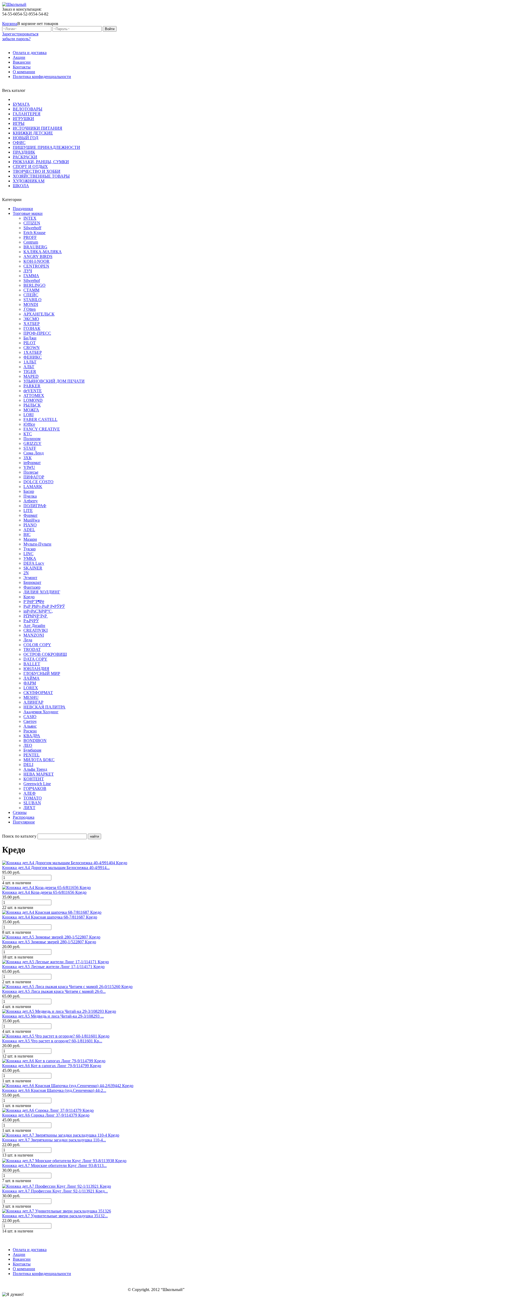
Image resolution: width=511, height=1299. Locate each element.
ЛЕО (27, 745)
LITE (28, 510)
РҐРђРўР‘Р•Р (35, 616)
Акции (19, 57)
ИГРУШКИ (23, 118)
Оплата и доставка (30, 52)
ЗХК (27, 458)
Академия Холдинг (41, 712)
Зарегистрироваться (20, 34)
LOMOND (33, 400)
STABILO (32, 299)
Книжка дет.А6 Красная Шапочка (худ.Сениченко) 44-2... (54, 1090)
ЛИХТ (29, 807)
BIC (27, 534)
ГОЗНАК (31, 328)
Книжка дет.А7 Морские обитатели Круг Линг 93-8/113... (54, 1165)
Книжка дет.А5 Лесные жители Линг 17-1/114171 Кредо (53, 966)
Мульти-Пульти (37, 544)
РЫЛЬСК (32, 405)
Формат (30, 515)
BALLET (31, 664)
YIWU (29, 467)
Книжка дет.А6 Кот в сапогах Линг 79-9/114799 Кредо (51, 1065)
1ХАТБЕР (32, 352)
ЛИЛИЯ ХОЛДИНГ (41, 592)
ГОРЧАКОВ (34, 788)
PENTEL (31, 755)
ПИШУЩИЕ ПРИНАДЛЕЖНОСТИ (46, 147)
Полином (31, 438)
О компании (24, 71)
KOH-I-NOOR (36, 261)
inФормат (32, 462)
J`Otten (29, 309)
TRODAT (32, 649)
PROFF (30, 237)
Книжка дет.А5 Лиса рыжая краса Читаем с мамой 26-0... (54, 991)
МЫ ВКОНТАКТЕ (482, 19)
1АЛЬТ (29, 362)
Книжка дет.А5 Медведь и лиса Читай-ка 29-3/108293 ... (53, 1016)
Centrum (30, 242)
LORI (28, 414)
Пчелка (30, 496)
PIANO (30, 525)
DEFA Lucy (33, 563)
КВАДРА (31, 735)
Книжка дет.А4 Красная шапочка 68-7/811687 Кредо (49, 917)
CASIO (29, 716)
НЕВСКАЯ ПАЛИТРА (44, 707)
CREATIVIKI (35, 630)
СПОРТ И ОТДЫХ (30, 166)
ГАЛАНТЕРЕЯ (26, 114)
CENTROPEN (36, 266)
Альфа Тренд (35, 769)
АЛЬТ (28, 366)
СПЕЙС (30, 295)
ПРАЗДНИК (24, 152)
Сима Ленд (33, 453)
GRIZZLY (32, 443)
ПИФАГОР (33, 477)
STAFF (29, 448)
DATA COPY (35, 659)
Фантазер (31, 587)
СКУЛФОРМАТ (38, 692)
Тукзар (29, 549)
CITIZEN (31, 223)
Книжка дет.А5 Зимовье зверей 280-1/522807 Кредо (49, 942)
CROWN (31, 347)
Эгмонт (30, 577)
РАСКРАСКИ (25, 157)
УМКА (29, 558)
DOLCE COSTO (38, 482)
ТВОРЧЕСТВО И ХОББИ (36, 171)
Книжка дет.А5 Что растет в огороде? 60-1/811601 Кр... (52, 1041)
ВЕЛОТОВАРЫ (27, 109)
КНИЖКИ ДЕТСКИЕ (33, 133)
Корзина (9, 23)
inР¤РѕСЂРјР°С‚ (38, 611)
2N (26, 573)
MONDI (30, 304)
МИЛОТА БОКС (39, 759)
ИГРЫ (18, 123)
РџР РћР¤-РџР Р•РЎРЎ (44, 606)
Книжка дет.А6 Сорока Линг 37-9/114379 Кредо (45, 1115)
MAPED (31, 376)
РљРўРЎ (31, 620)
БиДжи (29, 338)
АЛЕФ (29, 793)
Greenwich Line (37, 783)
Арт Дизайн (34, 625)
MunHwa (31, 520)
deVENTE (32, 390)
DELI (28, 764)
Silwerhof (31, 280)
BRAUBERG (35, 247)
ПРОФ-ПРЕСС (37, 333)
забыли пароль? (16, 38)
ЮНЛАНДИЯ (36, 668)
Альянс (30, 726)
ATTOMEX (33, 395)
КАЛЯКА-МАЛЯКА (42, 251)
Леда (27, 640)
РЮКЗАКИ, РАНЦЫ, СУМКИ (41, 161)
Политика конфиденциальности (42, 76)
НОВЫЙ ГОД (25, 138)
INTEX (29, 218)
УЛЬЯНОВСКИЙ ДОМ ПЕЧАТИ (54, 381)
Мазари (30, 539)
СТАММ (31, 290)
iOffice (29, 424)
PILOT (29, 343)
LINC (28, 553)
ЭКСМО (31, 319)
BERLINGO (34, 285)
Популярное (24, 822)
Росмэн (30, 731)
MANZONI (33, 635)
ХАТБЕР (31, 323)
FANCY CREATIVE (41, 429)
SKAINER (32, 568)
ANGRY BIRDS (37, 256)
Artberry (30, 501)
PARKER (31, 386)
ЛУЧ (27, 271)
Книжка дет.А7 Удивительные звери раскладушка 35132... (55, 1216)
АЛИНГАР (33, 702)
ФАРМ (29, 683)
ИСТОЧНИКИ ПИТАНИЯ (37, 128)
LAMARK (32, 486)
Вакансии (22, 62)
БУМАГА (21, 104)
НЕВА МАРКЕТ (38, 774)
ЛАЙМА (31, 678)
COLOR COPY (37, 644)
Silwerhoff (32, 228)
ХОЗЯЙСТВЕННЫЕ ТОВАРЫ (41, 176)
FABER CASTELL (40, 419)
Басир (28, 491)
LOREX (30, 688)
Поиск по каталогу (19, 836)
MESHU (31, 697)
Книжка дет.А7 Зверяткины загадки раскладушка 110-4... (54, 1140)
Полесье (30, 472)
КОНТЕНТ (33, 779)
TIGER (29, 371)
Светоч (29, 721)
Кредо (29, 597)
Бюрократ (32, 582)
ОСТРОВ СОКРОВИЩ (45, 654)
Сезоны (20, 812)
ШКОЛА (21, 185)
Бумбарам (32, 750)
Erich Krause (34, 232)
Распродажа (23, 817)
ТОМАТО (32, 798)
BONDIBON (35, 740)
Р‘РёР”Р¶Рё (33, 601)
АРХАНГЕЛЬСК (39, 314)
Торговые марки (28, 213)
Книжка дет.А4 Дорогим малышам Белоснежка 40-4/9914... (56, 867)
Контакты (22, 67)
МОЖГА (31, 410)
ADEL (29, 529)
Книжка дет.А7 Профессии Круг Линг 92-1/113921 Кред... (55, 1191)
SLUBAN (32, 803)
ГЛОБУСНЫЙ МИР (41, 673)
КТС (27, 434)
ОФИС (19, 142)
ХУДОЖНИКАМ (28, 181)
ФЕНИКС (32, 357)
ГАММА (31, 275)
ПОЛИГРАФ (34, 505)
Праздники (23, 208)
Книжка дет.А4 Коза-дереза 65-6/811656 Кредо (44, 892)
